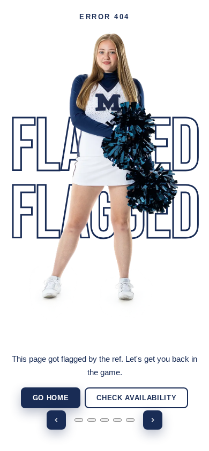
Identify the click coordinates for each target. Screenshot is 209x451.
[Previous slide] (56, 420)
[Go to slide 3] (104, 420)
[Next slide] (152, 420)
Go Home (51, 398)
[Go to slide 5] (130, 420)
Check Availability (136, 398)
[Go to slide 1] (78, 420)
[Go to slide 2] (91, 420)
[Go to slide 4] (117, 420)
